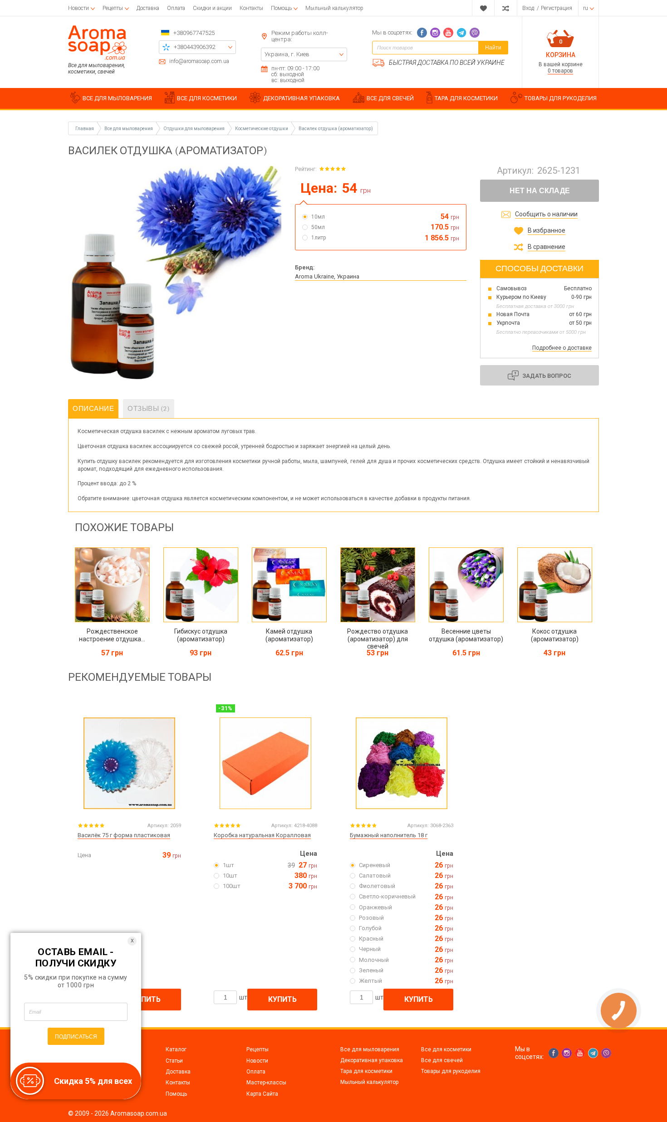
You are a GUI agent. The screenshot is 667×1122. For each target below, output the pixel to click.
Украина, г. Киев (287, 54)
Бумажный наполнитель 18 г (388, 835)
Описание (93, 409)
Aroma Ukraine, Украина (327, 276)
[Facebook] (422, 33)
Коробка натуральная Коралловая (262, 835)
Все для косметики (446, 1049)
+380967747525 (194, 33)
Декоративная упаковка (371, 1060)
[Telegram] (461, 33)
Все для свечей (442, 1060)
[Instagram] (435, 33)
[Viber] (475, 33)
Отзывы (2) (149, 409)
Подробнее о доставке (562, 348)
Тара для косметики (366, 1071)
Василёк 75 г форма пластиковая (124, 835)
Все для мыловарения (369, 1049)
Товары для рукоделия (451, 1071)
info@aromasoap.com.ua (199, 61)
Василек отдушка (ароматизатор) (336, 128)
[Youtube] (448, 33)
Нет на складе (540, 191)
